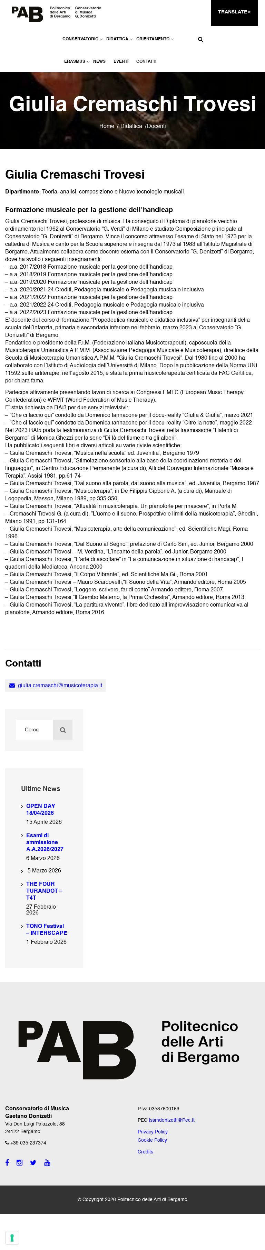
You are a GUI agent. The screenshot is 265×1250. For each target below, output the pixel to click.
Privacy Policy (153, 1132)
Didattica (117, 39)
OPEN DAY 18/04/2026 (40, 810)
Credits (145, 1152)
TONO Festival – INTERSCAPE (46, 930)
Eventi (121, 62)
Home (106, 126)
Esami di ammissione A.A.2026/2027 (44, 842)
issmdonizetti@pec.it (172, 1120)
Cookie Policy (152, 1140)
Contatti (146, 62)
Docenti (156, 126)
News (99, 62)
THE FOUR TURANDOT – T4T (44, 891)
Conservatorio (80, 39)
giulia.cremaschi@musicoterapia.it (59, 686)
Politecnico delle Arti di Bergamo (152, 1199)
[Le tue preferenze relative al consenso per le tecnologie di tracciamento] (12, 1237)
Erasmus (74, 62)
